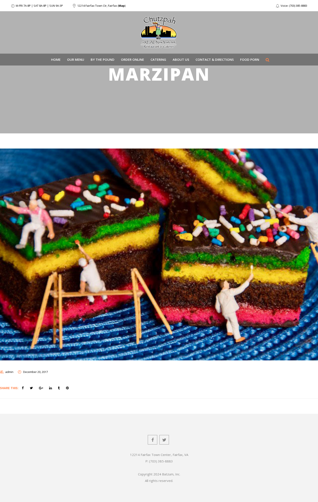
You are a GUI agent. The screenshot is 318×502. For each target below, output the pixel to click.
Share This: (9, 388)
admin (9, 372)
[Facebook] (152, 439)
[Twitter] (164, 439)
